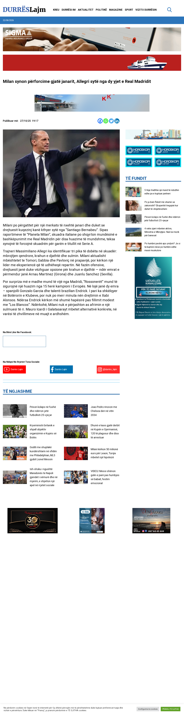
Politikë (101, 9)
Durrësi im (69, 9)
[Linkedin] (116, 120)
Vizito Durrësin (146, 9)
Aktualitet (85, 9)
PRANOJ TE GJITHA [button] (170, 709)
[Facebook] (100, 120)
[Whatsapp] (105, 120)
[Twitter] (111, 120)
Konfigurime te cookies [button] (148, 709)
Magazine (115, 9)
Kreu (56, 9)
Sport (129, 9)
